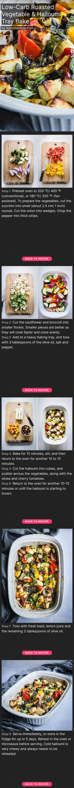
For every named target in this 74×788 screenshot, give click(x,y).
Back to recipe (37, 258)
